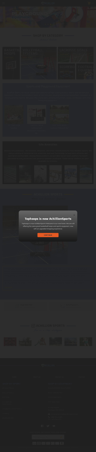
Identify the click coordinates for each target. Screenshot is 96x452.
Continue (48, 235)
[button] (74, 214)
